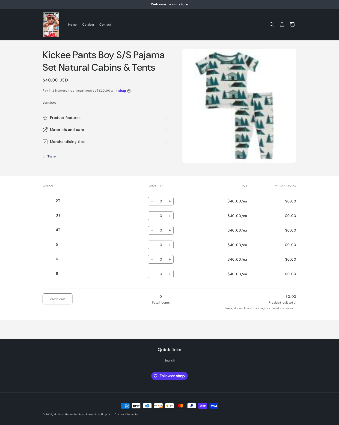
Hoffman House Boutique (70, 414)
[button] (272, 24)
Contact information (127, 414)
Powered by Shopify (98, 414)
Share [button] (51, 156)
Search (169, 360)
